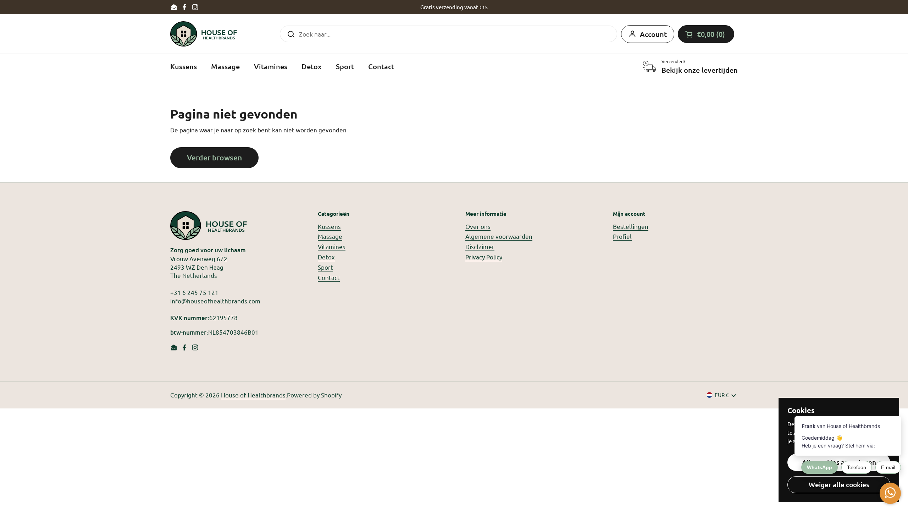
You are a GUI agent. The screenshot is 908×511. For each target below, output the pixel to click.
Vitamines (331, 246)
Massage (330, 236)
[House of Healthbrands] (203, 33)
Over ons (478, 226)
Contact (329, 277)
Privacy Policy (483, 256)
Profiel (622, 236)
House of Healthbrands (253, 395)
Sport (325, 267)
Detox (326, 256)
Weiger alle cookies (839, 484)
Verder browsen (214, 157)
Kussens (329, 226)
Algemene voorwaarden (498, 236)
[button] (706, 34)
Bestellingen (630, 226)
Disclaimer (479, 246)
